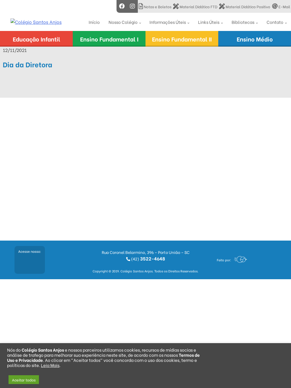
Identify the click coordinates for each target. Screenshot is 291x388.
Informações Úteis (167, 22)
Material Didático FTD (198, 6)
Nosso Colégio (123, 22)
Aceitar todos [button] (24, 379)
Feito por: (224, 260)
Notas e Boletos (157, 6)
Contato (275, 22)
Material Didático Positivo (247, 6)
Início (94, 22)
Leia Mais (50, 365)
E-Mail (284, 6)
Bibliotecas (243, 22)
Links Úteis (208, 22)
